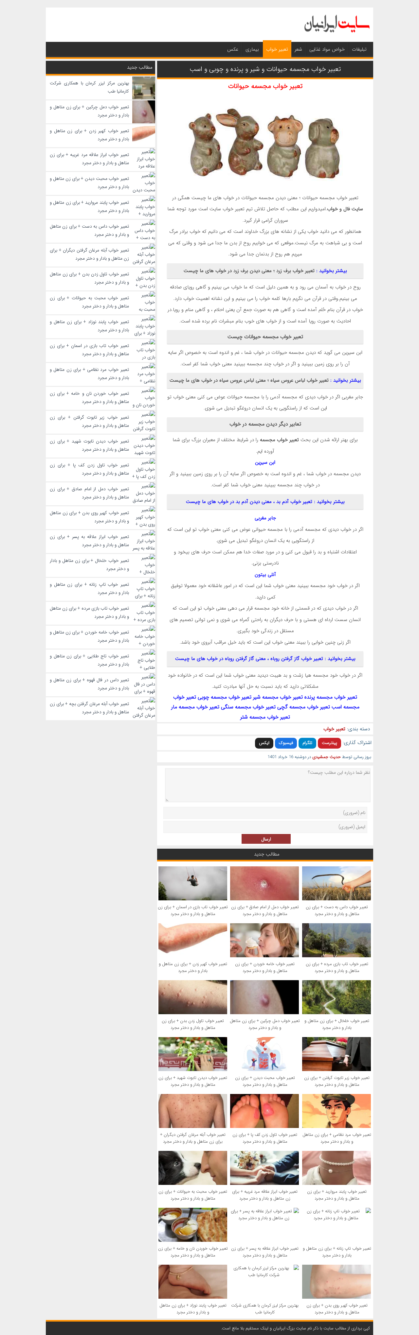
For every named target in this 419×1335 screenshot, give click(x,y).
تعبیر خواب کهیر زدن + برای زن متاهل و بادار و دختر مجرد (193, 967)
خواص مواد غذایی (327, 49)
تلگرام (307, 742)
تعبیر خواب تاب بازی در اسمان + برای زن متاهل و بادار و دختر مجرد (193, 910)
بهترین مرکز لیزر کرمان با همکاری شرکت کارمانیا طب (265, 1309)
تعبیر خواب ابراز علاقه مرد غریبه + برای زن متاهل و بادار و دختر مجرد (265, 1195)
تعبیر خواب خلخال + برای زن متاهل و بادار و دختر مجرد (336, 1024)
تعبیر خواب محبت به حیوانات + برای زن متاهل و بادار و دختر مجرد (192, 1195)
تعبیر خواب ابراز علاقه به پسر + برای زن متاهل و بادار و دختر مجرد (265, 1252)
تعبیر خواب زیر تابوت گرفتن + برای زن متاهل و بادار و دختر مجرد (337, 1081)
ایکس (264, 742)
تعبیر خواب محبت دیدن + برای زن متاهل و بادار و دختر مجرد (265, 1081)
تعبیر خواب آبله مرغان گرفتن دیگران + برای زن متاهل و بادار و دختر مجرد (193, 1138)
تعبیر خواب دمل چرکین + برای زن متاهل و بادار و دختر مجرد (265, 1024)
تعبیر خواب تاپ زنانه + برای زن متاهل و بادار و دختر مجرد (337, 1252)
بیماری (252, 49)
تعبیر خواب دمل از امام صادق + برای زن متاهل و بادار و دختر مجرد (265, 910)
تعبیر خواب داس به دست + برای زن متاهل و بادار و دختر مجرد (337, 910)
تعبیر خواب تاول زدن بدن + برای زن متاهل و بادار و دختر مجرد (193, 1024)
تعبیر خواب (277, 49)
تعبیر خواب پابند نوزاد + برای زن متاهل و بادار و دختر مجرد (193, 1309)
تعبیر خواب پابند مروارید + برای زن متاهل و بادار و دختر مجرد (337, 1195)
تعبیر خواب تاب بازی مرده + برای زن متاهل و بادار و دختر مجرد (337, 967)
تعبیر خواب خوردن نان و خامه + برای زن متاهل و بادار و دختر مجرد (193, 1252)
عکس (232, 49)
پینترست (329, 742)
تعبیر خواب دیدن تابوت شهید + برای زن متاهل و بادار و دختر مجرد (192, 1081)
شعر (298, 49)
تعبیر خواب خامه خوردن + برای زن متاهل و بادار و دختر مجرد (265, 967)
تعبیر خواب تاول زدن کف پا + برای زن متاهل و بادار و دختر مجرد (264, 1138)
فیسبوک (286, 742)
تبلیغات (359, 49)
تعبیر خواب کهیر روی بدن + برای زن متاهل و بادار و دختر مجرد (337, 1309)
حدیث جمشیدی (326, 757)
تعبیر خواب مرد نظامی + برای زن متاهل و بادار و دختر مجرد (336, 1138)
